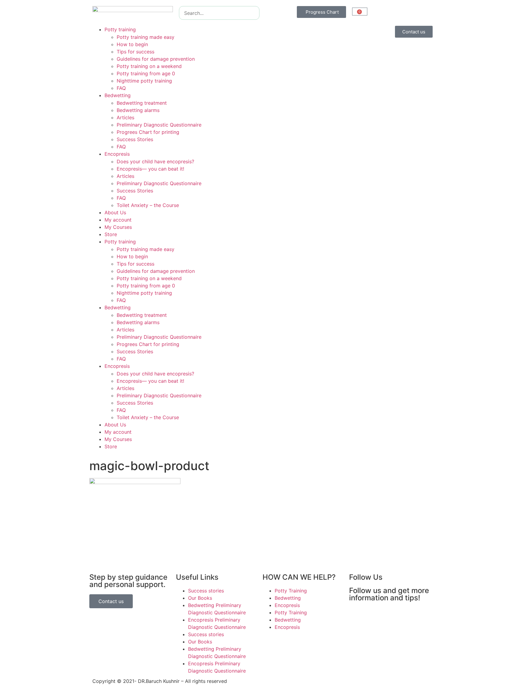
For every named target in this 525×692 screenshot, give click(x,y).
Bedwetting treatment (142, 103)
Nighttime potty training (144, 81)
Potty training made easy (145, 37)
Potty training (120, 29)
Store (111, 234)
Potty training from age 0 (146, 73)
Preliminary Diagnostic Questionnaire (159, 125)
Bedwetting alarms (138, 110)
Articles (125, 117)
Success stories (206, 591)
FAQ (121, 88)
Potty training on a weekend (149, 66)
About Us (115, 212)
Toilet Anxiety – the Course (148, 205)
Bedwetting (118, 95)
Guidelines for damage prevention (156, 59)
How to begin (132, 44)
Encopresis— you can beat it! (150, 169)
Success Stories (135, 139)
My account (118, 220)
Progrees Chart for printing (148, 132)
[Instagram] (373, 615)
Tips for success (135, 52)
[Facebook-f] (356, 615)
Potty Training (291, 591)
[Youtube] (390, 615)
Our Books (200, 598)
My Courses (118, 227)
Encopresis (117, 154)
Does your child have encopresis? (155, 161)
